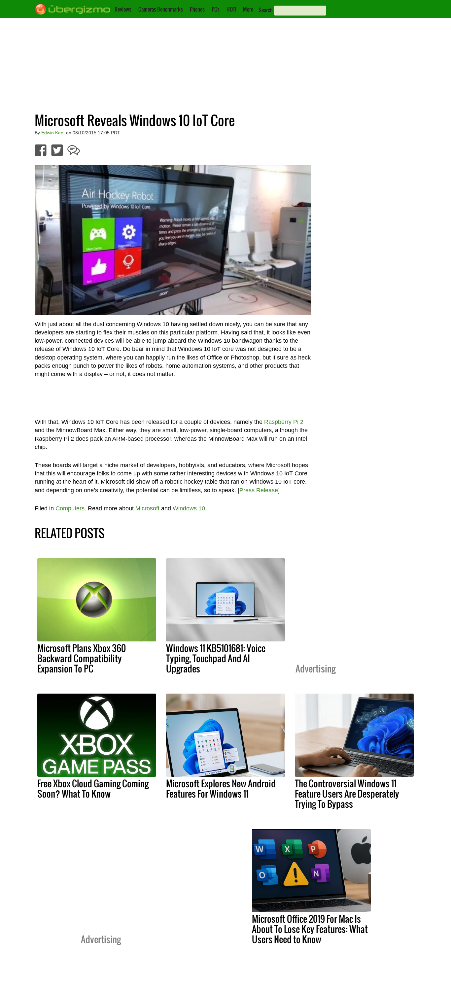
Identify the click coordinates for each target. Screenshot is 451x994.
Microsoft (147, 508)
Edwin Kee (52, 132)
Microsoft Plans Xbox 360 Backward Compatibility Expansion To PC (81, 658)
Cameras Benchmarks (160, 9)
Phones (197, 9)
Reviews (123, 9)
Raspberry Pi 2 (283, 422)
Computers (70, 508)
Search (266, 10)
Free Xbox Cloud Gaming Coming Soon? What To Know (93, 788)
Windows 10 (189, 508)
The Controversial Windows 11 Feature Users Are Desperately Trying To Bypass (347, 793)
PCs (216, 9)
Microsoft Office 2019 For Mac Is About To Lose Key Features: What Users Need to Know (310, 929)
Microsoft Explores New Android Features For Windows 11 (221, 788)
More (248, 9)
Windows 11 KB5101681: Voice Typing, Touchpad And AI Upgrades (215, 658)
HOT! (231, 9)
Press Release (258, 490)
